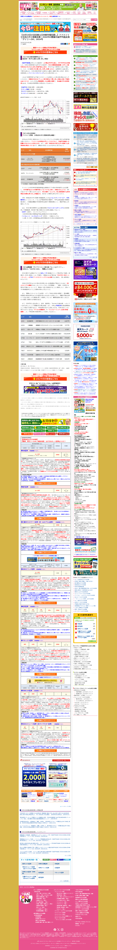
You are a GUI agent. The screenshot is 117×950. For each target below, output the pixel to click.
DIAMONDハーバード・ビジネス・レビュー (54, 945)
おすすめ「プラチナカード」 (82, 704)
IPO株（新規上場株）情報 (82, 895)
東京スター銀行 (85, 254)
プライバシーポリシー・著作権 (68, 941)
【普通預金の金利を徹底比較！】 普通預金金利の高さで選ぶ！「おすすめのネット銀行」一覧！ (87, 154)
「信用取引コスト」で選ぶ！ (41, 900)
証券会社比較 (37, 891)
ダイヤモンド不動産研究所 (70, 943)
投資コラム (78, 916)
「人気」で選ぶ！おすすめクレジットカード (65, 896)
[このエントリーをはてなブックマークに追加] (67, 44)
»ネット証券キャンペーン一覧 (89, 223)
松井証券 (41, 872)
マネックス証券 (59, 872)
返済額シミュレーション (81, 651)
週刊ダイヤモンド (60, 943)
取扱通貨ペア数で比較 (80, 711)
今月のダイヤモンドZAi (81, 914)
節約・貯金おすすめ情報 (81, 609)
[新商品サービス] (90, 12)
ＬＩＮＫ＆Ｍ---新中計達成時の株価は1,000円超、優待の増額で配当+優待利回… (86, 172)
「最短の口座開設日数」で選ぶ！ (42, 896)
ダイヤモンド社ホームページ (50, 941)
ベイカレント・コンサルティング (32, 216)
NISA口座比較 (79, 891)
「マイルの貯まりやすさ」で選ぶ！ (63, 900)
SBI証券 (57, 863)
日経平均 (24, 87)
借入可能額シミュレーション (82, 653)
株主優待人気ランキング (40, 918)
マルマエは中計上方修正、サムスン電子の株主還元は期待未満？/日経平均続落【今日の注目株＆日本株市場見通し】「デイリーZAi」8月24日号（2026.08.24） (45, 852)
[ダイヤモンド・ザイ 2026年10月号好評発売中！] (34, 9)
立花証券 (57, 867)
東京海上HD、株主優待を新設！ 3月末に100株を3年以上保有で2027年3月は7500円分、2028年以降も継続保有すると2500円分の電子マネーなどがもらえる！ (87, 160)
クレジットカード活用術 (60, 912)
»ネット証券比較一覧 (78, 223)
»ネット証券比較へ (64, 881)
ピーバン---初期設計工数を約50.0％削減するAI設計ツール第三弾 (86, 176)
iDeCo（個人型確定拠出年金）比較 (84, 893)
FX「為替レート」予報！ (80, 714)
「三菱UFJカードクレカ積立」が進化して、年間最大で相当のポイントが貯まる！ (86, 58)
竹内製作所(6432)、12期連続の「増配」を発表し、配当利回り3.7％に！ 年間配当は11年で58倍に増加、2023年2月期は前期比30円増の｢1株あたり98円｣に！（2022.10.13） (45, 822)
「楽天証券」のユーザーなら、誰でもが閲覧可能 (86, 78)
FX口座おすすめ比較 (79, 674)
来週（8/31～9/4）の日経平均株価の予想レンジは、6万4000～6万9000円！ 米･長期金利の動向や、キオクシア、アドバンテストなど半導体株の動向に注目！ (87, 142)
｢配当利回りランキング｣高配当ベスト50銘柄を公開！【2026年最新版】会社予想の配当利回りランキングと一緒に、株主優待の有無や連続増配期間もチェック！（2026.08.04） (45, 818)
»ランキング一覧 (91, 185)
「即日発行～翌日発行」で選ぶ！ (62, 907)
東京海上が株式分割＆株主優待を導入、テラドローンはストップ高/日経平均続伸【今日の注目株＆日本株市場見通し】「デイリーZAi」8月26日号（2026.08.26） (45, 844)
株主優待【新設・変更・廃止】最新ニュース (44, 922)
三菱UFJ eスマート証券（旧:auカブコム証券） (84, 632)
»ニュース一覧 (77, 185)
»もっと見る (68, 855)
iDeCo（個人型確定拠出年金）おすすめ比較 (86, 588)
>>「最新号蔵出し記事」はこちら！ (82, 537)
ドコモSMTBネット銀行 (85, 249)
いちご (52, 197)
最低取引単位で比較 (80, 683)
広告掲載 (78, 941)
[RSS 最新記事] (69, 44)
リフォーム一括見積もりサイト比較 (83, 665)
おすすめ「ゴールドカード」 (82, 702)
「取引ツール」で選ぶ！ (40, 907)
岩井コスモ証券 (26, 863)
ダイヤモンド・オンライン (50, 943)
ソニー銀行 (85, 235)
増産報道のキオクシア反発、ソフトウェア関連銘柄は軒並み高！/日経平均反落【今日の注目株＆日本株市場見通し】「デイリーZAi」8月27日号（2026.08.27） (45, 839)
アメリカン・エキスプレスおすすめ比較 (85, 595)
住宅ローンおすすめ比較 (81, 602)
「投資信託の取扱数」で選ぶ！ (42, 905)
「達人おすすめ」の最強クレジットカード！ (65, 893)
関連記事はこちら (41, 766)
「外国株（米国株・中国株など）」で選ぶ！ (44, 903)
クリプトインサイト (81, 943)
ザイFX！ (77, 925)
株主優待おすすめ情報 (80, 583)
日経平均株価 (26, 63)
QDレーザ (44, 273)
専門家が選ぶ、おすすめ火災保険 (82, 661)
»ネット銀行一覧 (93, 257)
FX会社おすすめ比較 (79, 706)
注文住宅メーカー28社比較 (81, 667)
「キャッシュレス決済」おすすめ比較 (84, 598)
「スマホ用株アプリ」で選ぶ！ (42, 909)
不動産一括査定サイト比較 (81, 656)
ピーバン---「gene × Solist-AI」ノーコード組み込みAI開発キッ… (85, 179)
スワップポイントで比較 (81, 681)
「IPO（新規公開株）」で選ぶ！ (42, 902)
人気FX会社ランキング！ (81, 676)
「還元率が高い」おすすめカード (83, 699)
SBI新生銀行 (85, 245)
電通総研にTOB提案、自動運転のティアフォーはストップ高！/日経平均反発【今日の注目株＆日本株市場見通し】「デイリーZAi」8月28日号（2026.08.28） (45, 835)
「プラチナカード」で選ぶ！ (61, 903)
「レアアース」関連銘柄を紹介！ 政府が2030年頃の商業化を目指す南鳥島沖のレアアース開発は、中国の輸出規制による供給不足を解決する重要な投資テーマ (87, 149)
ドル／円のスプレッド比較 (81, 713)
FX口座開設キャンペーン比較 (82, 677)
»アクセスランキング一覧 (92, 165)
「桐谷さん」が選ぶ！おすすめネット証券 (44, 895)
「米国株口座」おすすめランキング (84, 693)
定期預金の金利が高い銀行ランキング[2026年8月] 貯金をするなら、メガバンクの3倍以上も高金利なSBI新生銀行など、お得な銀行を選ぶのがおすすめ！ (87, 136)
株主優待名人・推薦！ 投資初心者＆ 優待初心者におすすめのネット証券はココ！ (86, 88)
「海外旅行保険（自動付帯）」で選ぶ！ (64, 905)
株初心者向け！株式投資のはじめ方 (84, 590)
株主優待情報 (38, 917)
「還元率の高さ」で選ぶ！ (61, 895)
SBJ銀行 (85, 240)
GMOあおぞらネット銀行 (85, 231)
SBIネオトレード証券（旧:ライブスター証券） (85, 637)
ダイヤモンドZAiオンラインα (82, 921)
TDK (31, 277)
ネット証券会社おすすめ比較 (82, 579)
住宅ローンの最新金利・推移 (82, 649)
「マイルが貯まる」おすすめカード (84, 700)
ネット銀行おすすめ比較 (81, 600)
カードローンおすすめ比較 (81, 611)
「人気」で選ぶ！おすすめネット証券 (43, 893)
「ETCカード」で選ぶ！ (61, 909)
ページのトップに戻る (66, 806)
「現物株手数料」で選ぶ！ (41, 898)
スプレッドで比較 (79, 679)
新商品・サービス (79, 923)
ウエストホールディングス (56, 208)
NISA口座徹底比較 (79, 586)
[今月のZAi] (79, 12)
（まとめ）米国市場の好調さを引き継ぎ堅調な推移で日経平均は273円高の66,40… (86, 183)
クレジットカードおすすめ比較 (82, 593)
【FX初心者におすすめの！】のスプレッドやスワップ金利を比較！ (86, 85)
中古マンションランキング (80, 660)
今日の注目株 (78, 918)
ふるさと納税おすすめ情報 (81, 607)
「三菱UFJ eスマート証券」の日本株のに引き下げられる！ (86, 62)
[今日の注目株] (84, 12)
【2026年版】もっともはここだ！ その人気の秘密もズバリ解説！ (86, 82)
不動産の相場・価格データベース (82, 668)
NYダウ (24, 91)
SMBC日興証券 (43, 863)
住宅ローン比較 (78, 647)
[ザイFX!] (95, 12)
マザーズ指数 (25, 89)
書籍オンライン (68, 945)
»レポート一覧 (84, 185)
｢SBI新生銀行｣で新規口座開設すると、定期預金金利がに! (86, 75)
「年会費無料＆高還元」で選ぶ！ (62, 898)
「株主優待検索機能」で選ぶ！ (42, 910)
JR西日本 (59, 305)
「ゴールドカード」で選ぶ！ (61, 902)
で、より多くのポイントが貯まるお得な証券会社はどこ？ (86, 68)
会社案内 (59, 941)
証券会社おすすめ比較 (79, 690)
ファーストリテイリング (36, 73)
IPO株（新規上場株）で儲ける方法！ (84, 581)
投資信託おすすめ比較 (80, 584)
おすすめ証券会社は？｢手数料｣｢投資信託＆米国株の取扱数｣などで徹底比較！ (86, 72)
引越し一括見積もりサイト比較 (82, 663)
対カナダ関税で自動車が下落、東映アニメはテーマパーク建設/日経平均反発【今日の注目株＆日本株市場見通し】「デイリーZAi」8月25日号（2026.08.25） (45, 848)
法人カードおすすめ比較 (81, 597)
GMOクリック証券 (44, 867)
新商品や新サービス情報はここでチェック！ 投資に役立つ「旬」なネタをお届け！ (86, 47)
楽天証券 (41, 877)
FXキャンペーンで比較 (80, 707)
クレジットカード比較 (59, 891)
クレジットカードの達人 (60, 914)
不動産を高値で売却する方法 (82, 604)
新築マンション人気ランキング (82, 658)
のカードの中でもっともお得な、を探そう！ (86, 65)
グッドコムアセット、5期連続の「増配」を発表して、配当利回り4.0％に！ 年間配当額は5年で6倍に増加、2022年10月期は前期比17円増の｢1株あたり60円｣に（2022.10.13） (45, 826)
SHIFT (24, 212)
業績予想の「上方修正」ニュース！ (83, 695)
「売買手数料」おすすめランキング (84, 692)
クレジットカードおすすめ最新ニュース (63, 916)
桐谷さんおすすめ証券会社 (81, 591)
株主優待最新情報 (38, 915)
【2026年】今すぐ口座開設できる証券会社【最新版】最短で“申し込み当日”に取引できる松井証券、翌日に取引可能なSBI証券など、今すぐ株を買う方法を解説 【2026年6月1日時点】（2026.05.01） (45, 814)
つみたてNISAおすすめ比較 (82, 889)
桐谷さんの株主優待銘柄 (40, 920)
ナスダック (25, 93)
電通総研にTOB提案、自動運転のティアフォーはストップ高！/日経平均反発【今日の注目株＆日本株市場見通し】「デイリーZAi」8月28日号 (86, 51)
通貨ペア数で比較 (79, 684)
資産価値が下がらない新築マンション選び (85, 605)
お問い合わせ (40, 941)
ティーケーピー (60, 197)
